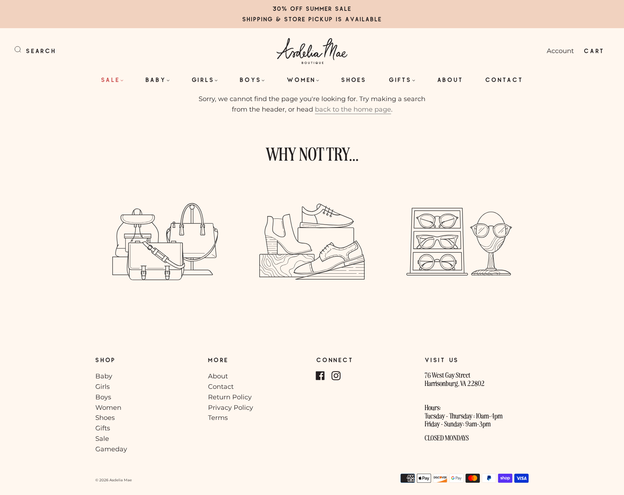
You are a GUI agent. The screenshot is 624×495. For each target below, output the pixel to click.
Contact (504, 79)
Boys (250, 79)
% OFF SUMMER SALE (316, 8)
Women (301, 79)
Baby (156, 79)
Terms (218, 418)
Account (560, 51)
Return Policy (230, 397)
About (450, 79)
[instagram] (336, 375)
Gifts (400, 79)
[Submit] (22, 49)
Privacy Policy (230, 408)
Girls (203, 79)
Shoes (354, 79)
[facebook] (320, 375)
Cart (594, 51)
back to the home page (353, 109)
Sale (110, 79)
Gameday (111, 449)
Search (41, 51)
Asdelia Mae (120, 480)
